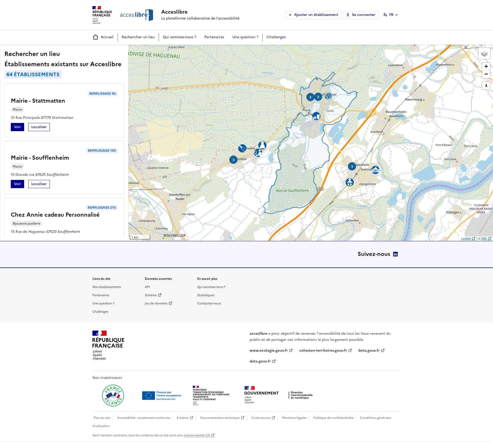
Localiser (40, 127)
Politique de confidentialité (333, 418)
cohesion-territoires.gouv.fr (323, 350)
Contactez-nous (209, 303)
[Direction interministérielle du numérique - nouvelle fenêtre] (279, 395)
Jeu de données (156, 303)
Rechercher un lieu (138, 37)
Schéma (151, 295)
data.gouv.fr (260, 361)
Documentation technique (220, 418)
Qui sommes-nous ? (179, 37)
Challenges (276, 37)
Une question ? (245, 37)
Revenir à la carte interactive (169, 51)
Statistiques (205, 295)
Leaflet (466, 238)
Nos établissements (106, 287)
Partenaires (214, 37)
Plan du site (102, 418)
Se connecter (363, 14)
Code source (260, 418)
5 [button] (310, 97)
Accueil (107, 37)
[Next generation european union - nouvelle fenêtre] (162, 395)
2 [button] (318, 96)
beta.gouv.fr (369, 350)
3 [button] (352, 166)
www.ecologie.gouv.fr (269, 350)
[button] (484, 53)
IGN (484, 238)
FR (391, 14)
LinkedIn (395, 254)
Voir (19, 127)
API (147, 287)
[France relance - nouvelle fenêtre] (113, 395)
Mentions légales (294, 418)
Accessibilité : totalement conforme (143, 418)
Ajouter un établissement (316, 14)
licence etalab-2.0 (197, 435)
